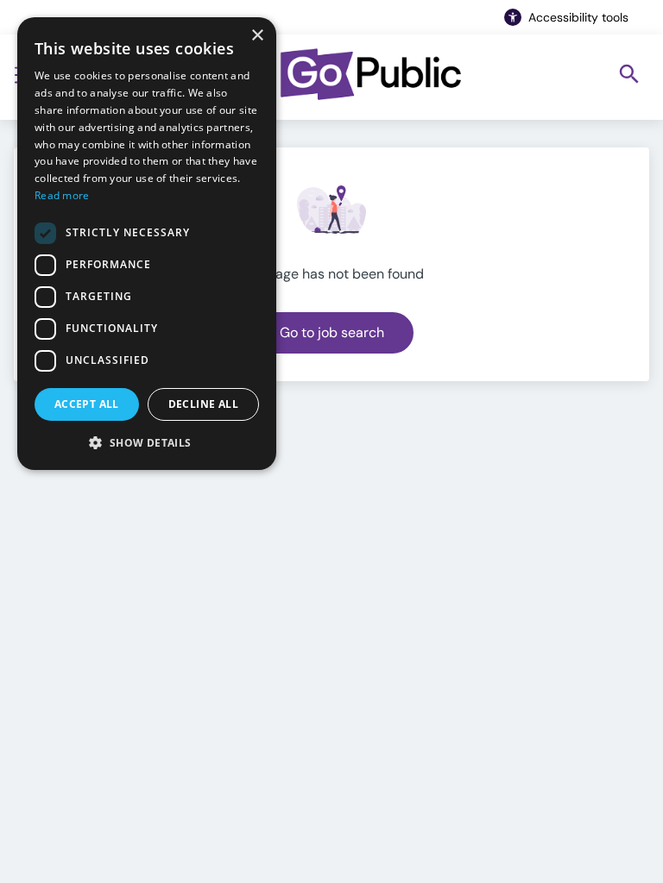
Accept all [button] (86, 404)
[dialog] (146, 243)
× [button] (256, 35)
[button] (147, 442)
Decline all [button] (203, 404)
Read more (62, 195)
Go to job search (332, 332)
